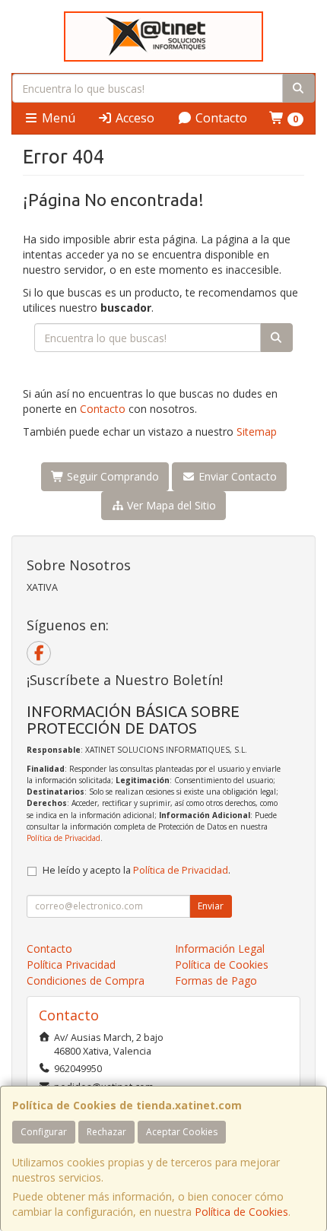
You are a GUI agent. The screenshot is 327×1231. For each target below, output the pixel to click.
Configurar (44, 1131)
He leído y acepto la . (136, 870)
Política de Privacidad (63, 838)
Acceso (133, 117)
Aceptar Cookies (181, 1131)
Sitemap (257, 431)
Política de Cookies (241, 1211)
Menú (57, 117)
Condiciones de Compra (85, 980)
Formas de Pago (216, 980)
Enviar (211, 905)
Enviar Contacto (236, 476)
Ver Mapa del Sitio (170, 505)
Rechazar (106, 1131)
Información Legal (220, 948)
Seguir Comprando (111, 476)
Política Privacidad (71, 964)
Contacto (219, 117)
